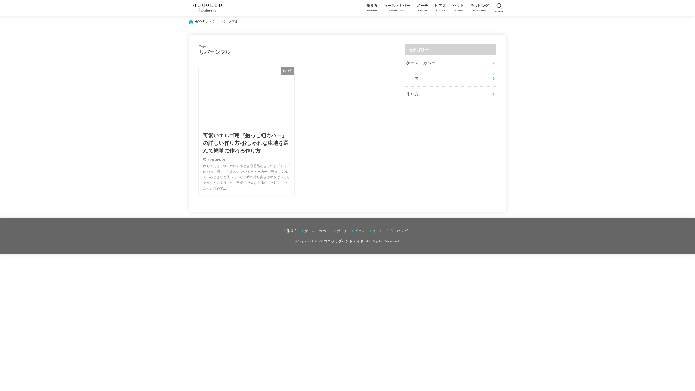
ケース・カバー (420, 63)
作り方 (412, 94)
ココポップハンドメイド (344, 241)
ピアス (412, 78)
